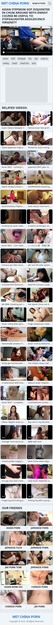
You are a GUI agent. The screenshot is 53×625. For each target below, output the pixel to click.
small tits (24, 63)
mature (44, 58)
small (14, 63)
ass (36, 58)
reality (6, 63)
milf (13, 58)
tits (30, 58)
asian (5, 58)
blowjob (21, 58)
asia (34, 63)
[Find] (49, 3)
